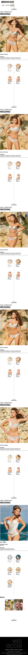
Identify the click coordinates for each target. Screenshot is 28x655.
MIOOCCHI (7, 2)
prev (4, 608)
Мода (3, 5)
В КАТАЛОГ (14, 9)
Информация (10, 651)
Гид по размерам (17, 651)
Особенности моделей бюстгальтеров (14, 654)
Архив (12, 5)
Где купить (21, 649)
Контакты (16, 649)
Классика (8, 5)
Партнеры (12, 649)
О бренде (7, 649)
